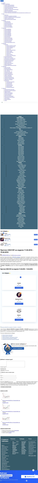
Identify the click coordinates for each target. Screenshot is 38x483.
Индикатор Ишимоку (10, 87)
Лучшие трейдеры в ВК (8, 8)
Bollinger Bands (9, 86)
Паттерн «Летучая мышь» (22, 170)
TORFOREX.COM (5, 255)
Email (1, 377)
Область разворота (7, 64)
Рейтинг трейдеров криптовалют (10, 11)
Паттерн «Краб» (9, 51)
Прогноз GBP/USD (7, 30)
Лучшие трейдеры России (9, 6)
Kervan (5, 243)
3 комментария (5, 413)
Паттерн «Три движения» (11, 55)
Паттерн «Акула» (9, 54)
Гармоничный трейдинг (8, 63)
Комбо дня (6, 14)
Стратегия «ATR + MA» (8, 71)
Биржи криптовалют (8, 25)
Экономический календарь (9, 89)
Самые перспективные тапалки (10, 19)
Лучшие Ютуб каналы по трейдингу (10, 7)
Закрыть (2, 0)
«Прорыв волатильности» (9, 77)
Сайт (1, 379)
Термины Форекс (7, 99)
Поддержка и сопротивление (9, 58)
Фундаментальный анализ (9, 59)
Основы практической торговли (10, 65)
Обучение (4, 43)
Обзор (36, 234)
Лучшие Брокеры (7, 22)
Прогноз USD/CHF (7, 31)
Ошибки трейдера (7, 62)
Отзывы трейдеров (7, 24)
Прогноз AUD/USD (7, 35)
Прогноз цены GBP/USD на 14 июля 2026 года (11, 411)
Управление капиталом (21, 182)
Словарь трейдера (23, 447)
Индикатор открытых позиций (9, 90)
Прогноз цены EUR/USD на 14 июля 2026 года (11, 400)
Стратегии (4, 66)
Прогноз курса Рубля (21, 156)
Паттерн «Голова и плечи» (11, 45)
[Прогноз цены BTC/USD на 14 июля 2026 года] (6, 421)
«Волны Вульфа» (7, 67)
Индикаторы (6, 80)
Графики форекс (7, 91)
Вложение (2, 381)
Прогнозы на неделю (8, 40)
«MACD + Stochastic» (8, 75)
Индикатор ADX (9, 82)
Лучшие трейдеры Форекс (9, 5)
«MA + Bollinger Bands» (8, 69)
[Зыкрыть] (33, 470)
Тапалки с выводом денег (9, 18)
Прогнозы (4, 28)
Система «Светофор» (21, 196)
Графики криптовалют (8, 92)
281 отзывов (8, 239)
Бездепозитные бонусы (8, 23)
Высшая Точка (7, 238)
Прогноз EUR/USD (7, 29)
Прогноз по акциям (7, 41)
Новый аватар (3, 368)
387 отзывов (8, 234)
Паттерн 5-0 (8, 53)
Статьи (5, 100)
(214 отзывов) (19, 317)
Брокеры (4, 20)
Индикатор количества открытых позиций (10, 339)
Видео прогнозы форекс (21, 222)
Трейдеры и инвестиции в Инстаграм (11, 9)
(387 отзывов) (19, 285)
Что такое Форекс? (15, 442)
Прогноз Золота (7, 36)
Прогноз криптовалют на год (9, 42)
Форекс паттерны (23, 449)
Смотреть (19, 287)
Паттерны (6, 44)
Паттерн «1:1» (8, 48)
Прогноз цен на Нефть (21, 157)
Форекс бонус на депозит (7, 336)
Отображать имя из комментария (7, 372)
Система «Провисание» (8, 74)
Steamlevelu (16, 430)
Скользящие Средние (10, 81)
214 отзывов (8, 244)
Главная (3, 2)
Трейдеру (4, 88)
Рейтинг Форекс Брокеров (7, 335)
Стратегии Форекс (7, 94)
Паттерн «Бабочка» (9, 52)
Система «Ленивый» (8, 76)
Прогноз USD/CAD (7, 33)
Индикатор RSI (22, 208)
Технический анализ (8, 56)
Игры (3, 13)
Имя (1, 375)
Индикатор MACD (9, 85)
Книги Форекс (7, 98)
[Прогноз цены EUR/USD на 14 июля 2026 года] (6, 399)
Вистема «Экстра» (7, 68)
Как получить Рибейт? (8, 93)
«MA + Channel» (7, 70)
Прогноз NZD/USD (7, 34)
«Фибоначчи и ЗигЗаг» (8, 79)
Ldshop (10, 432)
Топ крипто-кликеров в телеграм (21, 131)
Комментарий (3, 367)
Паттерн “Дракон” (9, 47)
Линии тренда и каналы (8, 57)
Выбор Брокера (7, 21)
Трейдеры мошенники (8, 10)
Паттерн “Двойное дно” (10, 46)
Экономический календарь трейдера (9, 338)
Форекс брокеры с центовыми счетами (10, 337)
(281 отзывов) (19, 301)
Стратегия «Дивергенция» (9, 78)
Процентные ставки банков (9, 97)
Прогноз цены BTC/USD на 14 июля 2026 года (11, 422)
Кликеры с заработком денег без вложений (12, 17)
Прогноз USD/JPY (7, 32)
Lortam (5, 233)
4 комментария (5, 402)
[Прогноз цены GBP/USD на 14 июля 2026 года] (6, 410)
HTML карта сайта (32, 455)
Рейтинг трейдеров (20, 117)
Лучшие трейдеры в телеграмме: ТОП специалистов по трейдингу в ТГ (17, 12)
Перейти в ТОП (31, 476)
